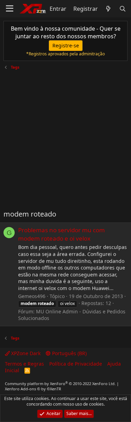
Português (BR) (69, 353)
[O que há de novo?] (108, 8)
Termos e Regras (24, 363)
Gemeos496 (31, 296)
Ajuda (114, 363)
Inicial (12, 370)
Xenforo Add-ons (33, 388)
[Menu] (9, 8)
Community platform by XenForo (60, 383)
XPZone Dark (25, 353)
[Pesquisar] (122, 8)
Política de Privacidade (75, 363)
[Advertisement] (65, 137)
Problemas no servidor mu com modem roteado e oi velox (61, 234)
